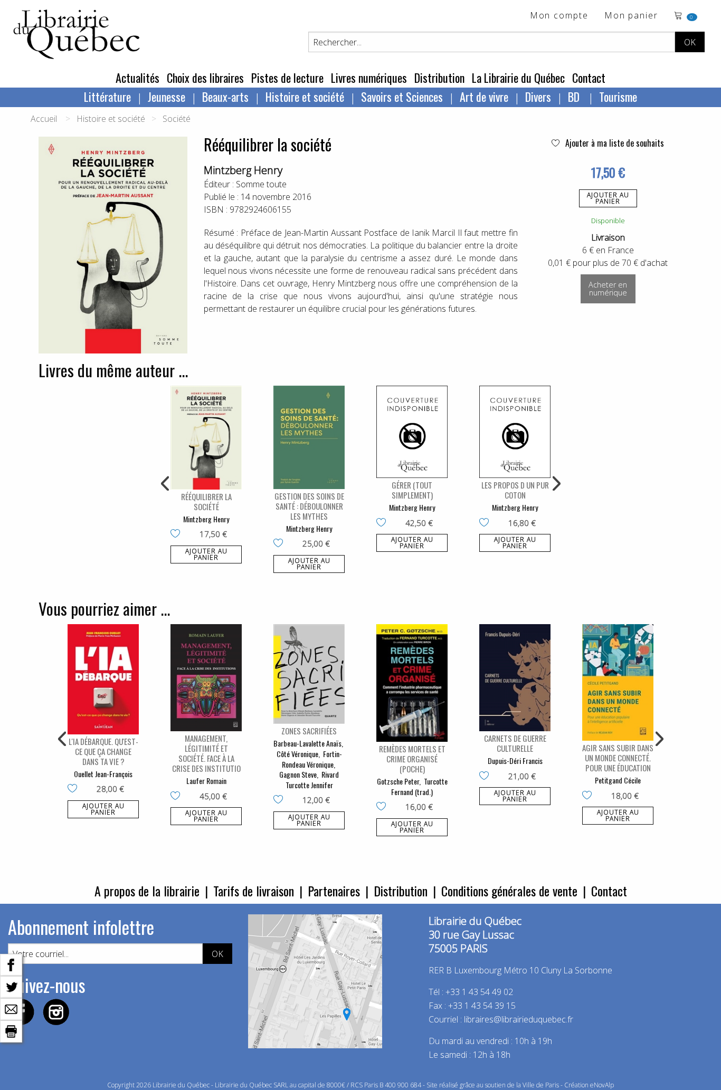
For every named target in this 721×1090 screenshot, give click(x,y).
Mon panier (631, 16)
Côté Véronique (297, 753)
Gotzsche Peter (398, 781)
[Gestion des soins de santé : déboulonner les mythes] (309, 437)
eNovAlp (602, 1085)
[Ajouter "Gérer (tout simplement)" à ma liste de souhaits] (383, 523)
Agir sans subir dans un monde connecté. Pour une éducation (617, 757)
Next (555, 483)
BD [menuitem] (575, 96)
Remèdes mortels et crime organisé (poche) (412, 759)
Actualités (137, 77)
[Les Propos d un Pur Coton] (515, 432)
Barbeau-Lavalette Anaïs (307, 743)
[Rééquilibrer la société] (206, 438)
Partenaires (334, 890)
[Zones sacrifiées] (309, 674)
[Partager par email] (11, 1008)
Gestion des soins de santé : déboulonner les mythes (309, 506)
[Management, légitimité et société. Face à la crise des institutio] (206, 677)
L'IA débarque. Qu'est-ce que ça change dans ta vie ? (103, 751)
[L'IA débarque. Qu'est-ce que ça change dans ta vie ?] (103, 679)
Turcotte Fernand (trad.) (419, 786)
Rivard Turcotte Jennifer (312, 779)
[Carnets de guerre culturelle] (515, 677)
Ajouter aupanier (608, 198)
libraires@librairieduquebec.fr (518, 1019)
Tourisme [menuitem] (618, 96)
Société (177, 119)
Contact (588, 77)
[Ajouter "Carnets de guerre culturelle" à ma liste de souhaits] (486, 776)
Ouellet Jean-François (103, 773)
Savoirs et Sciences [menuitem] (402, 96)
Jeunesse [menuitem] (166, 96)
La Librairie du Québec (518, 77)
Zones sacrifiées (309, 731)
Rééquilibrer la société (206, 501)
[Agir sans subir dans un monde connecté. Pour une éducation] (617, 682)
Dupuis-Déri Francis (515, 760)
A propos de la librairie (147, 890)
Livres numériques (369, 77)
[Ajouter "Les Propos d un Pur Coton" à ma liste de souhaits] (486, 523)
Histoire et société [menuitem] (304, 96)
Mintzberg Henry (243, 170)
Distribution (439, 77)
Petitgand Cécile (618, 780)
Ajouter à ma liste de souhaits (613, 143)
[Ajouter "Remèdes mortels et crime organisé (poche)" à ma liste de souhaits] (383, 807)
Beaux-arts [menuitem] (225, 96)
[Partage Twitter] (11, 986)
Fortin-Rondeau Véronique (312, 759)
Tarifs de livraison (253, 890)
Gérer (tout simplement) (412, 490)
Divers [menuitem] (538, 96)
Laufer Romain (206, 780)
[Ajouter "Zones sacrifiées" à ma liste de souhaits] (280, 800)
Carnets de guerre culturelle (515, 743)
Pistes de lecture (287, 77)
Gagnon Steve (298, 774)
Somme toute (261, 184)
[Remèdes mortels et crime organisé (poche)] (412, 683)
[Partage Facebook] (11, 964)
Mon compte (559, 16)
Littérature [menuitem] (107, 96)
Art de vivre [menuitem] (484, 96)
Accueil (44, 119)
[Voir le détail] (206, 438)
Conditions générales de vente (509, 890)
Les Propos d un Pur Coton (515, 490)
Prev (165, 483)
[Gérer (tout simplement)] (412, 432)
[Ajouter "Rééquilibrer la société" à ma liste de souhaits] (177, 534)
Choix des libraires (205, 77)
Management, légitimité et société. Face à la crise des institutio (206, 753)
